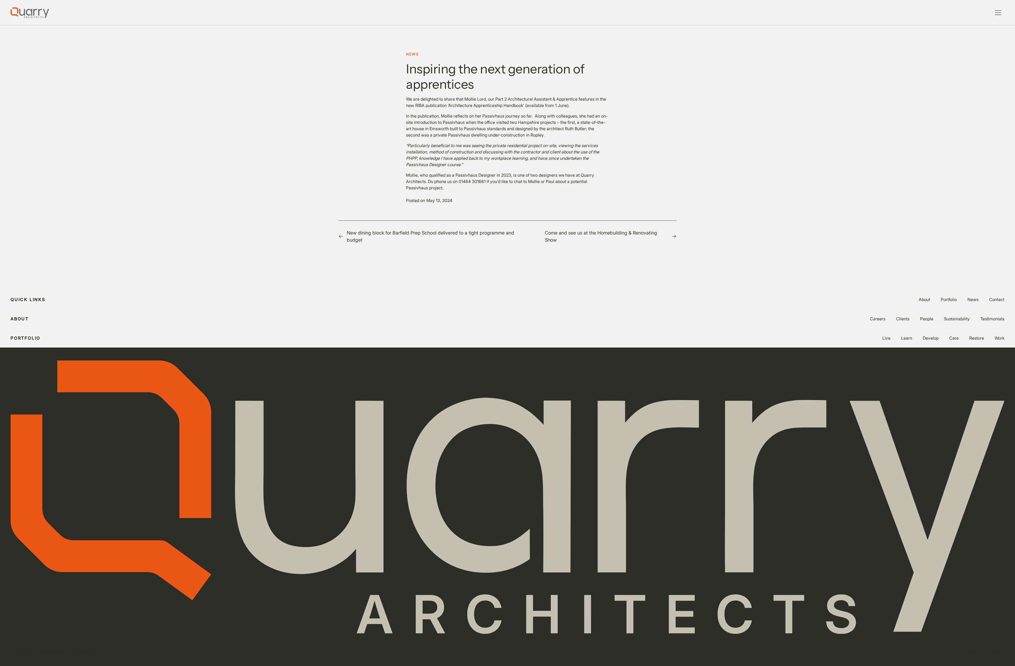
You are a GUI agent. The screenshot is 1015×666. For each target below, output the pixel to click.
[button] (998, 12)
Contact (996, 299)
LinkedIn (997, 650)
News (973, 299)
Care (954, 338)
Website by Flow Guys (91, 650)
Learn (906, 338)
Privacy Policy (22, 650)
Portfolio (949, 299)
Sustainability (957, 318)
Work (999, 338)
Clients (903, 318)
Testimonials (992, 318)
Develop (931, 338)
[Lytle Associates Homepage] (30, 12)
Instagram (975, 650)
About (924, 299)
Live (886, 338)
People (926, 318)
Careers (877, 318)
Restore (976, 338)
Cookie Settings (53, 650)
